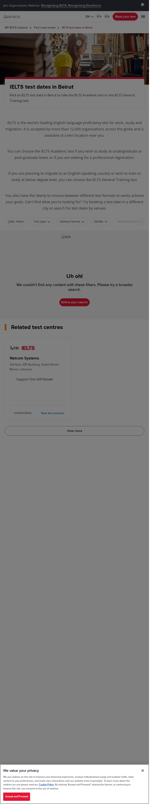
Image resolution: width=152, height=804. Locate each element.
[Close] (142, 770)
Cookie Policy (46, 784)
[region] (74, 784)
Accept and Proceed (16, 796)
